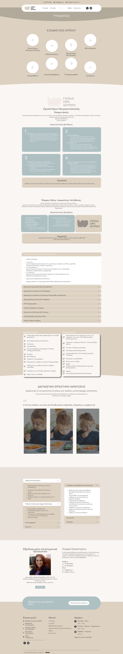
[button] (40, 587)
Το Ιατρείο (45, 8)
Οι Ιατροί (53, 8)
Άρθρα (70, 8)
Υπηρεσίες (61, 8)
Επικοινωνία (77, 8)
